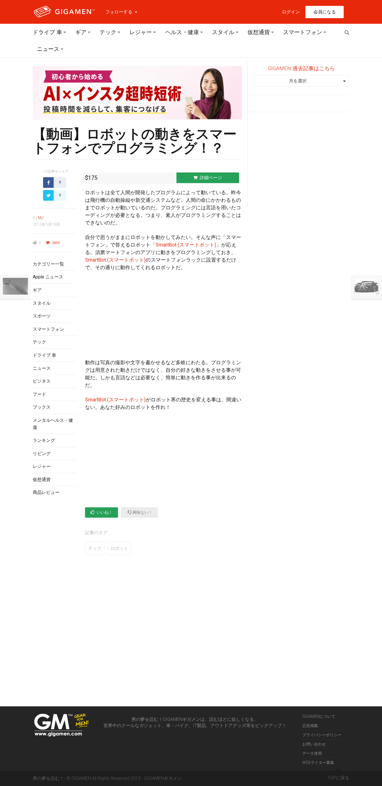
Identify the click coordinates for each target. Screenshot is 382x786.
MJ (40, 218)
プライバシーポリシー (321, 735)
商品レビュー (46, 492)
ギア (80, 32)
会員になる (324, 12)
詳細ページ (211, 177)
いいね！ (104, 512)
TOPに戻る (338, 777)
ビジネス (42, 381)
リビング (42, 453)
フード (39, 394)
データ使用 (312, 753)
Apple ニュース (48, 277)
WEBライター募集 (318, 762)
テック (108, 32)
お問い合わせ (314, 744)
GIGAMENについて (318, 716)
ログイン (291, 12)
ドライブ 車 (47, 32)
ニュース (48, 49)
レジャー (140, 32)
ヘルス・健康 (182, 32)
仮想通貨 (258, 32)
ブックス (42, 407)
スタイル (223, 32)
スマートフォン (302, 32)
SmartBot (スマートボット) (185, 245)
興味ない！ (142, 512)
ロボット (119, 548)
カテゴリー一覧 (48, 264)
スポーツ (42, 316)
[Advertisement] (55, 591)
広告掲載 (310, 725)
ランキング (44, 440)
